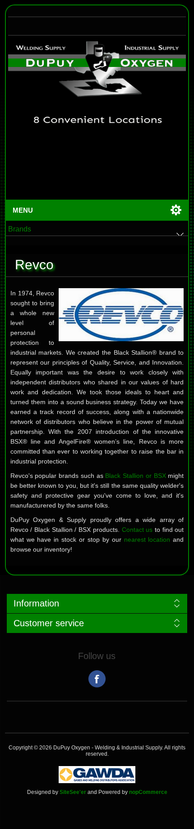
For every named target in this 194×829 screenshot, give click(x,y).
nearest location (147, 539)
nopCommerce (148, 792)
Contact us (137, 529)
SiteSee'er (73, 792)
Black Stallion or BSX (135, 475)
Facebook (97, 678)
